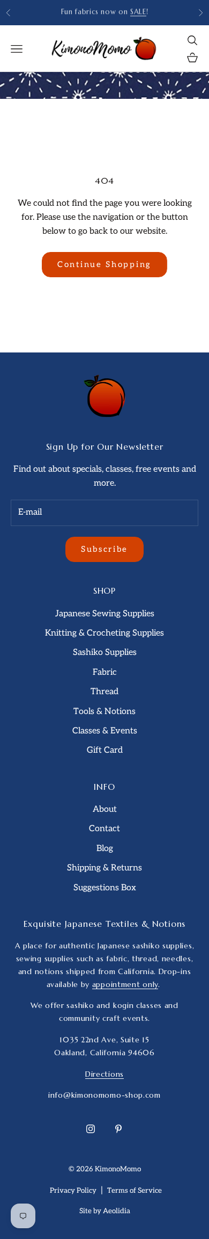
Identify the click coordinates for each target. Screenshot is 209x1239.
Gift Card (105, 750)
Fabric (105, 672)
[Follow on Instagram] (90, 1128)
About (105, 809)
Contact (104, 829)
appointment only (125, 984)
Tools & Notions (104, 712)
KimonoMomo (118, 1169)
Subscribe (104, 549)
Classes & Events (104, 731)
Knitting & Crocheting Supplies (104, 633)
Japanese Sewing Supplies (104, 614)
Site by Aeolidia (104, 1211)
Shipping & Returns (104, 868)
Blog (104, 849)
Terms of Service (134, 1190)
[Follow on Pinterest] (118, 1128)
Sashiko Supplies (105, 652)
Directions (104, 1074)
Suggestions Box (104, 888)
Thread (104, 692)
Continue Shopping (104, 264)
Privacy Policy (73, 1190)
